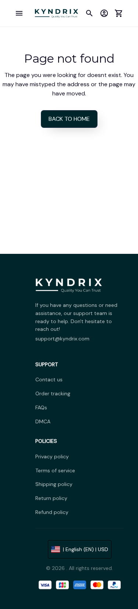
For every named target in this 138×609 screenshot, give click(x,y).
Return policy (51, 498)
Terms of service (55, 470)
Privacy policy (52, 456)
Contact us (49, 379)
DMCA (42, 421)
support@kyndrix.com (62, 338)
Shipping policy (53, 484)
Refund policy (51, 512)
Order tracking (52, 393)
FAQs (41, 407)
